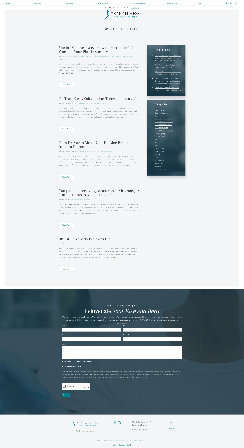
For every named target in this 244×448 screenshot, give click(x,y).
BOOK (171, 422)
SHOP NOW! (135, 8)
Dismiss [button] (232, 7)
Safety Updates (161, 163)
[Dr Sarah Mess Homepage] (122, 19)
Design (114, 445)
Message (65, 344)
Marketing (122, 445)
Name (64, 326)
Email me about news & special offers (78, 362)
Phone (65, 335)
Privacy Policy (112, 375)
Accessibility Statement (136, 440)
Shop (201, 3)
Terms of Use (124, 375)
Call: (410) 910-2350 (85, 431)
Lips (156, 157)
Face (126, 56)
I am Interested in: (129, 335)
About (8, 3)
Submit (65, 395)
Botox (157, 116)
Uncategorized (160, 169)
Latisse (157, 154)
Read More (66, 85)
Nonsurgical (159, 160)
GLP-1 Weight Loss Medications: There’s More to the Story (167, 66)
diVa (156, 139)
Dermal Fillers (160, 136)
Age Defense (160, 110)
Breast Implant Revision (93, 56)
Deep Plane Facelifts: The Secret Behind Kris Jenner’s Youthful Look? (168, 89)
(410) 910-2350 (233, 3)
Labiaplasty (62, 59)
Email (125, 326)
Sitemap (146, 440)
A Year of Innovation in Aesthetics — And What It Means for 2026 (168, 73)
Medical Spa (69, 3)
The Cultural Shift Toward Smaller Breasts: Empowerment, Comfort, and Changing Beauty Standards (167, 81)
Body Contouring (161, 113)
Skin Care (158, 166)
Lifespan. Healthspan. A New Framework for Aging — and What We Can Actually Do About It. (168, 58)
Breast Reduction (161, 128)
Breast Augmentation (80, 56)
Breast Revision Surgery (118, 56)
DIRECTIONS (171, 428)
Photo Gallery (102, 3)
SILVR (128, 445)
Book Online (172, 3)
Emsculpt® (159, 142)
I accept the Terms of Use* (73, 366)
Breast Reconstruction (106, 56)
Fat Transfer (132, 56)
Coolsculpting (160, 134)
